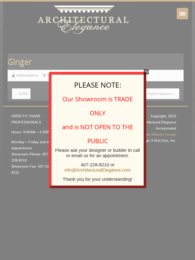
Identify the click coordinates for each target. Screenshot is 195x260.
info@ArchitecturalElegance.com (97, 170)
